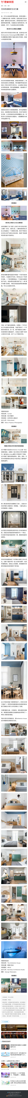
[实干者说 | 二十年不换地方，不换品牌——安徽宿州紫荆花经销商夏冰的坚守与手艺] (5, 1075)
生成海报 (5, 1021)
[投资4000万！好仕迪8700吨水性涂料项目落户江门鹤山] (5, 1054)
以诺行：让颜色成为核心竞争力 (10, 1061)
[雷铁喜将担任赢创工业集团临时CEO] (5, 1047)
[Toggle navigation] (25, 2)
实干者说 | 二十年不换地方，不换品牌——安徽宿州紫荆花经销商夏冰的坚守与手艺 (18, 1074)
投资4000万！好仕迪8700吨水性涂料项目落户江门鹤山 (18, 1054)
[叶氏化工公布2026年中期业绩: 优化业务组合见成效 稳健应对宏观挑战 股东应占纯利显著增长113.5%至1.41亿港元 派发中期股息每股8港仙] (5, 1082)
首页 (2, 5)
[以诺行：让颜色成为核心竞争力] (14, 1065)
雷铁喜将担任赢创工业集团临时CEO (18, 1046)
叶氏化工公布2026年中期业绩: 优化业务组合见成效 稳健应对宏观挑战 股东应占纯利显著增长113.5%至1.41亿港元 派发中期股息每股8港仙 (18, 1082)
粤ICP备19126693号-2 (14, 1094)
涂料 (11, 12)
